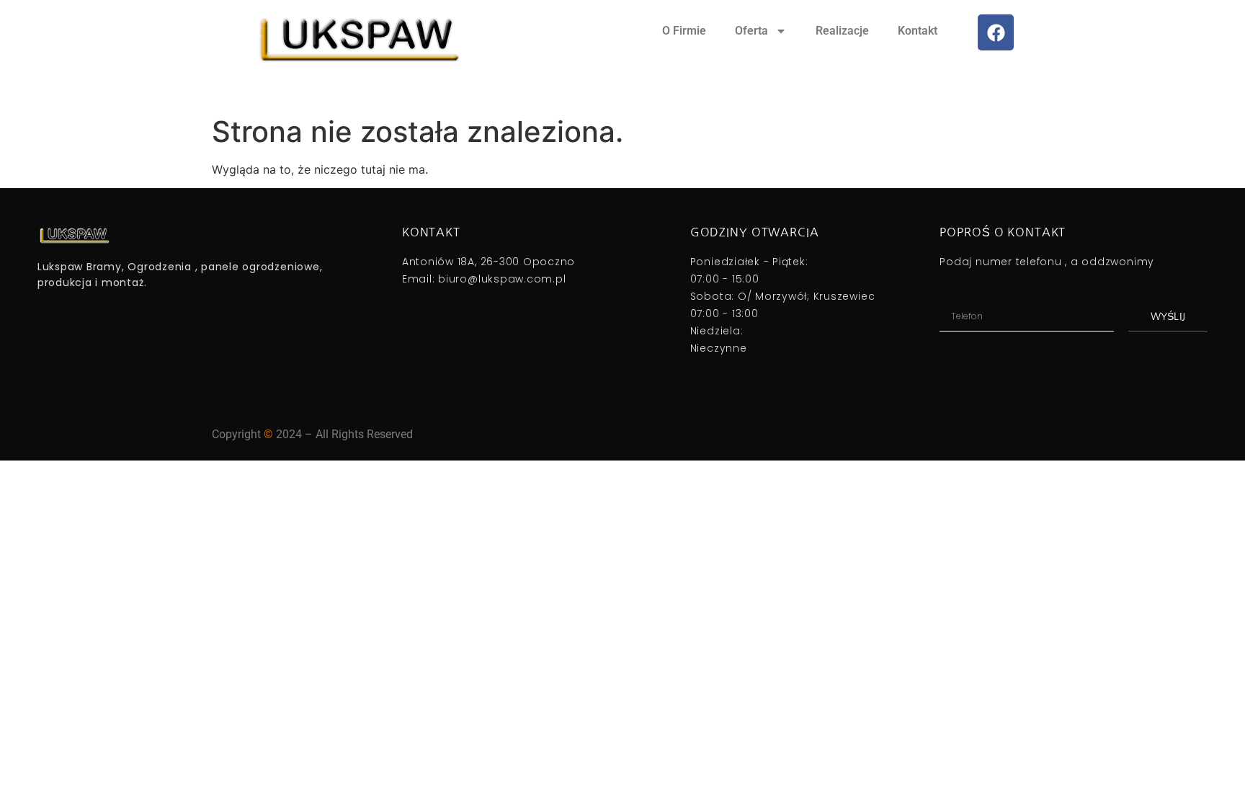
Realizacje (842, 30)
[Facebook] (996, 32)
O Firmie (684, 30)
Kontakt (917, 30)
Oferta (751, 30)
